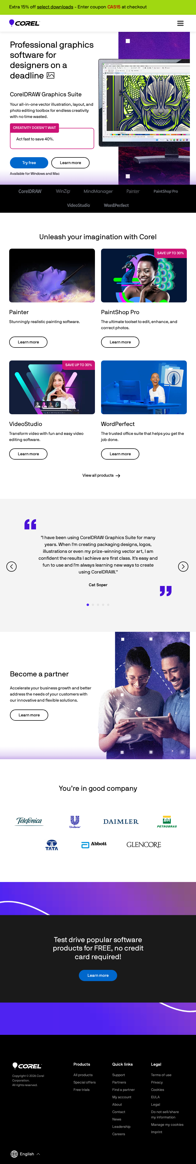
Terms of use (161, 1075)
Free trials (82, 1090)
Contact (118, 1112)
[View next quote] (184, 566)
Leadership (121, 1127)
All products (83, 1075)
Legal (155, 1104)
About (117, 1104)
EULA (155, 1097)
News (116, 1119)
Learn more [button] (28, 342)
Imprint (156, 1132)
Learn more (70, 163)
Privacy (157, 1082)
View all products (98, 475)
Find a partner (123, 1090)
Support (118, 1075)
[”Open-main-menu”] (180, 23)
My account (121, 1097)
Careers (118, 1134)
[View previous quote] (12, 566)
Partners (119, 1082)
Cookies (157, 1090)
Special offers (85, 1082)
